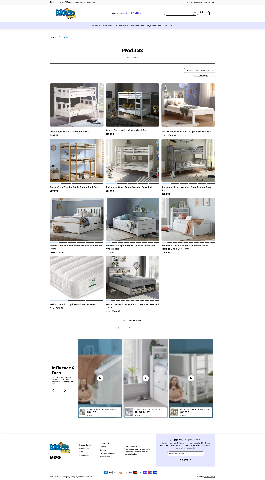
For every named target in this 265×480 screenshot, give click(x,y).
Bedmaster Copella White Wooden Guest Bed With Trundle (130, 247)
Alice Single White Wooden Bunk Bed (69, 131)
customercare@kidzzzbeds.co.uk (81, 2)
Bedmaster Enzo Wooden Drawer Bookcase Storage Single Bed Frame (184, 247)
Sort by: (189, 70)
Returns (103, 450)
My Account (84, 455)
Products (63, 37)
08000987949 (58, 2)
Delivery (103, 446)
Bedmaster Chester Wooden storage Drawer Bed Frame (76, 247)
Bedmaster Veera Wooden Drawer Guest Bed (149, 409)
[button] (55, 183)
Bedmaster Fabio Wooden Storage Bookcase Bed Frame (132, 306)
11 (140, 328)
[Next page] (146, 328)
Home (53, 37)
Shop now (90, 415)
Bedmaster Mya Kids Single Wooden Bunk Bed (194, 409)
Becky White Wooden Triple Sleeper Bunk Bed (74, 187)
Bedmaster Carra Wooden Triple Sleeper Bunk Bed (186, 189)
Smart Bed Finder (135, 13)
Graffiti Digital (210, 477)
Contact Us (84, 448)
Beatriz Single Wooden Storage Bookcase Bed (186, 131)
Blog (81, 452)
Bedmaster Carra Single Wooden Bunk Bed (129, 187)
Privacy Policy (209, 2)
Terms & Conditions (194, 2)
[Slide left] (53, 390)
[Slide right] (65, 390)
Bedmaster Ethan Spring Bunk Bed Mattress (73, 304)
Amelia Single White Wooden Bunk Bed (126, 130)
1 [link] (118, 328)
